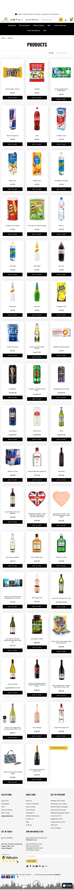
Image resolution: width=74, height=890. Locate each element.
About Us (29, 801)
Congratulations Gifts (58, 822)
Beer (45, 30)
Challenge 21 (30, 813)
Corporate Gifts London (58, 810)
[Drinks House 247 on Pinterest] (17, 19)
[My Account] (66, 18)
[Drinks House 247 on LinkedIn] (19, 19)
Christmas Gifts (56, 816)
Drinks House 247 (12, 874)
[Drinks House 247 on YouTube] (14, 19)
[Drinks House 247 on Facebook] (30, 866)
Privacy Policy (30, 810)
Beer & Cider (5, 813)
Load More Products (58, 748)
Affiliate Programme (32, 816)
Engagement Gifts (57, 819)
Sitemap (29, 825)
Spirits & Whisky (6, 810)
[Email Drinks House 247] (22, 19)
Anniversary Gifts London (59, 804)
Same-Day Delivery (33, 30)
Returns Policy (30, 807)
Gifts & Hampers (24, 25)
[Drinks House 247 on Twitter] (27, 866)
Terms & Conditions (32, 804)
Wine (49, 25)
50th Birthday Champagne (59, 807)
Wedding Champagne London (60, 813)
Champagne (12, 25)
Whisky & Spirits (38, 25)
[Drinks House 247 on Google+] (11, 19)
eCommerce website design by (44, 874)
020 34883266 (33, 20)
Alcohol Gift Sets (7, 816)
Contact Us (29, 819)
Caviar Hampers (56, 828)
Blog (27, 822)
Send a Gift (5, 801)
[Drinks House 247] (5, 19)
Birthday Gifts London (58, 801)
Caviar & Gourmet (60, 25)
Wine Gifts (54, 825)
